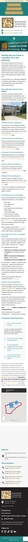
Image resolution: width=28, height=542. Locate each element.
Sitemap (3, 506)
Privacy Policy (10, 506)
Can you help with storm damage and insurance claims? (14, 356)
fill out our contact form (12, 383)
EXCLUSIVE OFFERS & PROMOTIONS (14, 1)
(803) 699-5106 (8, 307)
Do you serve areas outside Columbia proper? (15, 339)
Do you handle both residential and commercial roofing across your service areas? (14, 347)
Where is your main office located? (14, 324)
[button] (14, 9)
